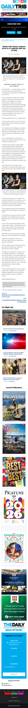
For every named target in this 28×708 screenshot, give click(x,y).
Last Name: (14, 656)
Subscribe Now (11, 32)
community (9, 289)
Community (7, 39)
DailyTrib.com (17, 54)
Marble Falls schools (17, 289)
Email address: (14, 664)
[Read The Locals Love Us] (14, 472)
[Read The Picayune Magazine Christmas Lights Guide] (14, 547)
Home (2, 39)
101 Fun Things (14, 693)
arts (5, 289)
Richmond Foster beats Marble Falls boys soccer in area (13, 295)
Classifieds (18, 691)
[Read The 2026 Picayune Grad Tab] (14, 507)
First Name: (14, 648)
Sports (8, 691)
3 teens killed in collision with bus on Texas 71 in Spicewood (14, 300)
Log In (19, 32)
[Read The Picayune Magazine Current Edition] (14, 406)
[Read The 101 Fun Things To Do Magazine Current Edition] (14, 439)
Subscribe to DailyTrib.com (14, 701)
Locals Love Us (7, 693)
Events (23, 691)
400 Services (4, 683)
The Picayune (20, 693)
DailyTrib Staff (12, 381)
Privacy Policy (14, 697)
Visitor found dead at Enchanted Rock (13, 328)
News (5, 691)
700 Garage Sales (6, 685)
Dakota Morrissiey (12, 330)
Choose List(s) (14, 640)
